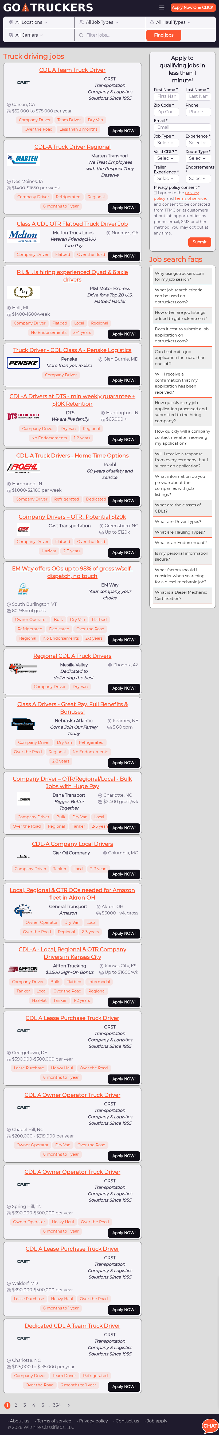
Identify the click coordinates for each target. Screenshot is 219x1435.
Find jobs (164, 35)
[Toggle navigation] (162, 7)
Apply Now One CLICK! (193, 7)
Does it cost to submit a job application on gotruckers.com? (182, 334)
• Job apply (155, 1421)
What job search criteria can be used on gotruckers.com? (178, 295)
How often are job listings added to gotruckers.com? (181, 315)
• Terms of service (53, 1421)
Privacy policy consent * (177, 187)
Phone (192, 105)
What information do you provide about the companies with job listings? (180, 485)
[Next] (68, 1405)
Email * (160, 120)
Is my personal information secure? (181, 556)
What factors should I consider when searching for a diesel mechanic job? (180, 575)
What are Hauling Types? (180, 532)
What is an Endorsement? (181, 542)
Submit (200, 242)
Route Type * (198, 151)
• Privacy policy (92, 1421)
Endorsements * (200, 169)
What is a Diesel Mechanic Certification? (181, 595)
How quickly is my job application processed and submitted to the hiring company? (181, 411)
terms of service (190, 198)
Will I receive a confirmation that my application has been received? (176, 383)
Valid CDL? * (165, 151)
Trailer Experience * (166, 169)
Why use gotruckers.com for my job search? (179, 276)
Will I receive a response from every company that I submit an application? (181, 459)
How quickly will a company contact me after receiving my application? (182, 437)
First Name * (166, 89)
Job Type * (164, 136)
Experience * (198, 136)
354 (57, 1405)
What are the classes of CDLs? (178, 508)
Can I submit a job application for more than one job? (180, 357)
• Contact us (126, 1421)
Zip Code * (164, 105)
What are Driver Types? (178, 521)
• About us (18, 1421)
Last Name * (197, 89)
